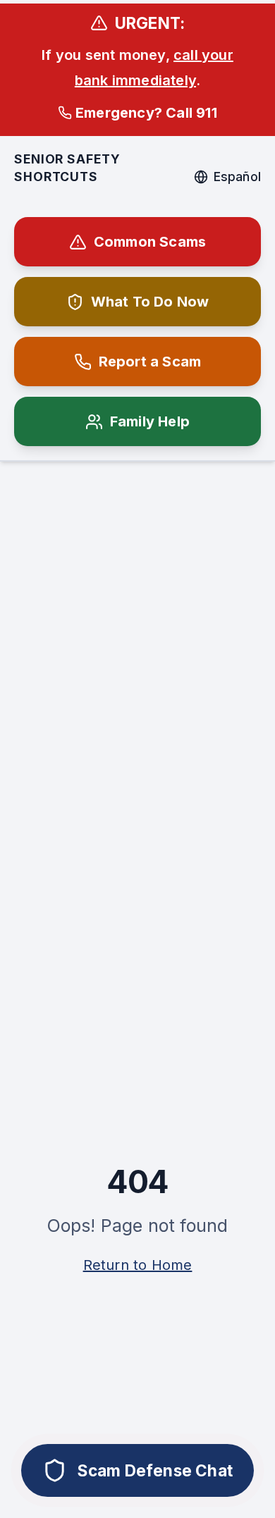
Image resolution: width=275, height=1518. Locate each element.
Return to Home (137, 1265)
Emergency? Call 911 (146, 112)
